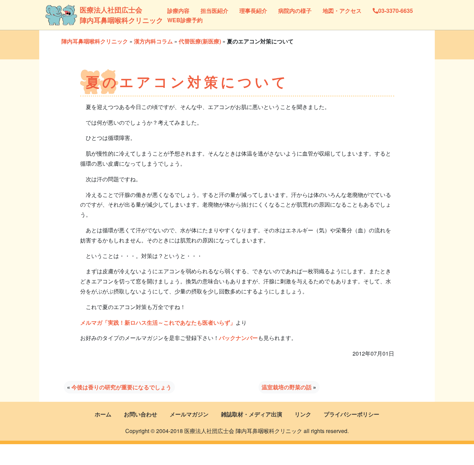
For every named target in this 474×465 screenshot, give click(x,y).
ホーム (103, 414)
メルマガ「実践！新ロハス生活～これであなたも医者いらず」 (158, 322)
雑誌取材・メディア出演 (251, 414)
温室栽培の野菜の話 (287, 387)
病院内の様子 (295, 11)
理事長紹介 (253, 11)
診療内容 (178, 11)
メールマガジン (189, 414)
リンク (303, 414)
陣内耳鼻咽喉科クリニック (94, 41)
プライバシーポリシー (351, 414)
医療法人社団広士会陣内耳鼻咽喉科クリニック (104, 15)
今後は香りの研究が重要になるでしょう (121, 387)
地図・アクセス (342, 11)
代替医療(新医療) (200, 41)
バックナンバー (238, 338)
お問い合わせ (140, 414)
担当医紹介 (214, 11)
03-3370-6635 (395, 11)
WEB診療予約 (185, 20)
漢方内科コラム (153, 41)
